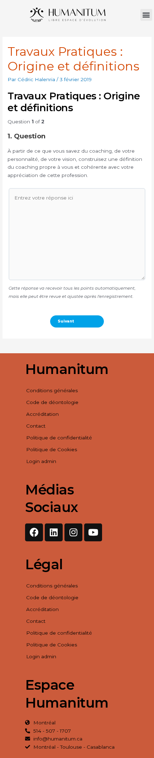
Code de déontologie (52, 402)
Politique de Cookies (51, 449)
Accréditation (42, 414)
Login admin (41, 461)
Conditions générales (52, 390)
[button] (146, 15)
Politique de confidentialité (59, 437)
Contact (35, 426)
